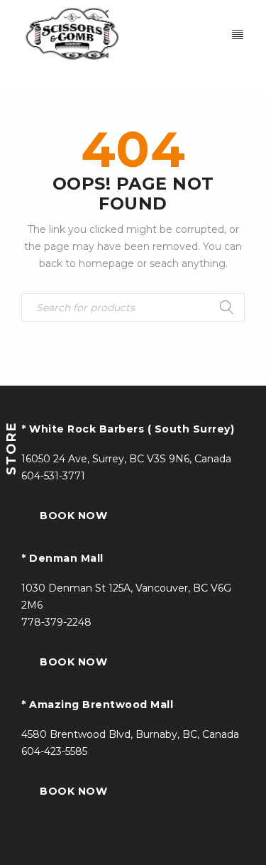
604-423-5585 (54, 751)
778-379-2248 (56, 622)
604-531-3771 (53, 475)
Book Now (73, 515)
